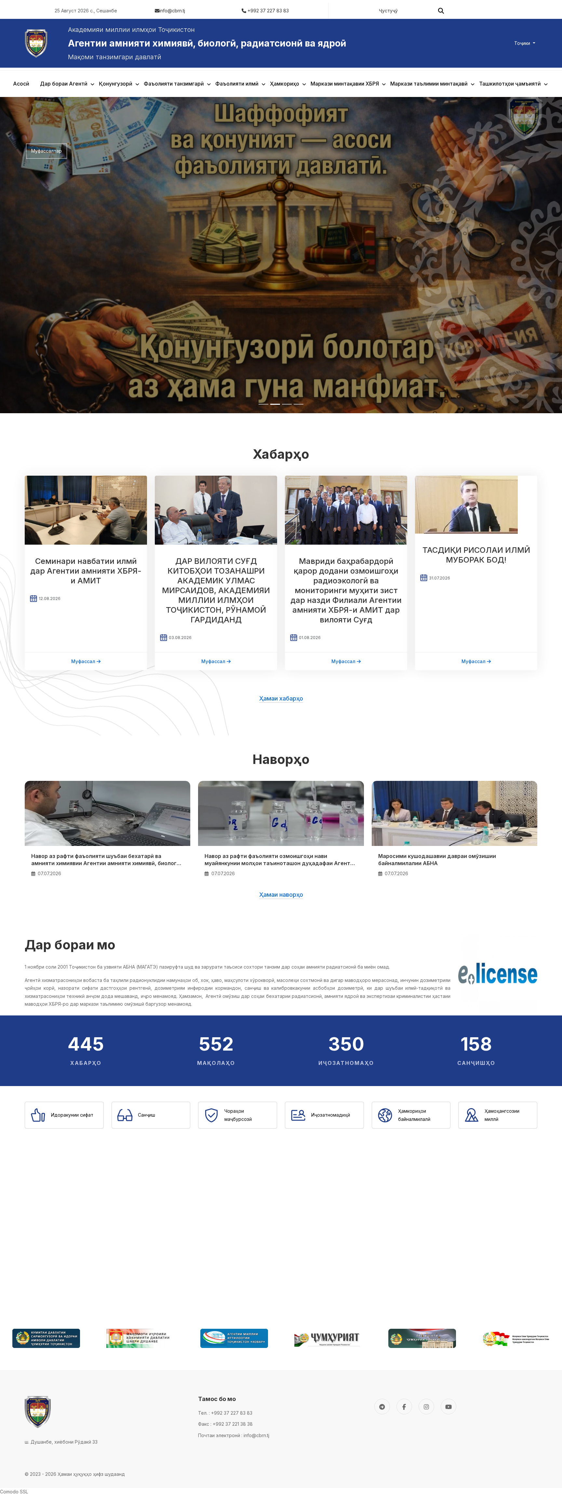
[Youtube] (448, 1090)
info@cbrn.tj (172, 10)
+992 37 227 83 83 (268, 10)
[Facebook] (404, 1090)
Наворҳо (281, 443)
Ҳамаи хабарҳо (281, 382)
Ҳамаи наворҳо (281, 578)
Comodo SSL (14, 1175)
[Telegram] (382, 1090)
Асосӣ (21, 83)
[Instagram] (426, 1090)
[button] (107, 497)
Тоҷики (522, 43)
